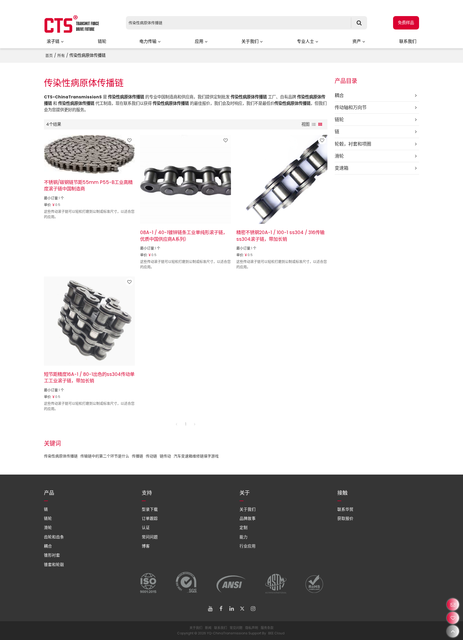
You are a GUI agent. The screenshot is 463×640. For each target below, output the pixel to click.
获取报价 (345, 518)
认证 (146, 527)
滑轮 (48, 527)
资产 (356, 41)
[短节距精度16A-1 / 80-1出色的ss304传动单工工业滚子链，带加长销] (89, 320)
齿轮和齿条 (54, 537)
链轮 (102, 41)
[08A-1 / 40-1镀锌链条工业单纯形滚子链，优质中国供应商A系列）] (185, 179)
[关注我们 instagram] (253, 608)
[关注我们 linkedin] (231, 608)
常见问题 (236, 628)
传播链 (137, 456)
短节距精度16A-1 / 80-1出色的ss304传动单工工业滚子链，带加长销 (89, 377)
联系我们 (407, 41)
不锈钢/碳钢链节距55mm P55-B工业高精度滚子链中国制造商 (88, 185)
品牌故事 (248, 518)
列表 (314, 124)
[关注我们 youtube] (210, 608)
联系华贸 (345, 509)
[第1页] (177, 424)
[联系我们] (453, 604)
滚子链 (53, 41)
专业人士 (305, 41)
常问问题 (150, 537)
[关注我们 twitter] (242, 608)
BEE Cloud (276, 633)
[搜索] (359, 22)
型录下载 (150, 509)
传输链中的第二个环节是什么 (104, 456)
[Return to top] (453, 631)
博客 (146, 546)
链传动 (165, 456)
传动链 (151, 456)
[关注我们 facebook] (220, 608)
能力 (244, 537)
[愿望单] (453, 618)
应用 (199, 41)
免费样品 (406, 22)
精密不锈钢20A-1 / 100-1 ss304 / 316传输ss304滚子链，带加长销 (280, 235)
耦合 (48, 546)
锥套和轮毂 (54, 564)
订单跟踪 (150, 518)
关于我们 (250, 41)
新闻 (208, 628)
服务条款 (267, 628)
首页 (49, 55)
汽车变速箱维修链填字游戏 (196, 456)
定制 (244, 527)
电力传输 (147, 41)
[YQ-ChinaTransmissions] (72, 24)
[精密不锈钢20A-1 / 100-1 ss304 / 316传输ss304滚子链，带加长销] (281, 179)
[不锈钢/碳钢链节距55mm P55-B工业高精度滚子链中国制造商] (89, 154)
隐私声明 (251, 628)
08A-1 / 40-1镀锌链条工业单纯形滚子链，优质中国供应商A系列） (183, 235)
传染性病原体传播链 (61, 456)
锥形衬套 (52, 555)
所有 (61, 55)
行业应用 (248, 546)
